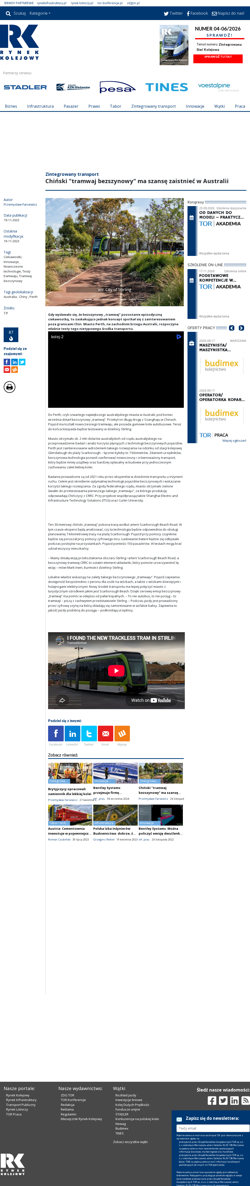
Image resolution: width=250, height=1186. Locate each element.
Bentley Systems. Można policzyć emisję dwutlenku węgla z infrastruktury (160, 833)
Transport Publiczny (21, 1104)
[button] (51, 252)
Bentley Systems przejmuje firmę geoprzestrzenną (107, 793)
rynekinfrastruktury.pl (51, 3)
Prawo (94, 106)
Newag (120, 1124)
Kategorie (39, 13)
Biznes (11, 106)
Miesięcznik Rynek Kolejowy (81, 1119)
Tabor (115, 106)
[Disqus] (116, 932)
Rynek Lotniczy (17, 1109)
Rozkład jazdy (125, 1095)
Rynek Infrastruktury (21, 1100)
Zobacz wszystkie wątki (130, 1142)
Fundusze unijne (127, 1109)
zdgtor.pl (133, 3)
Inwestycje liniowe (128, 1100)
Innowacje (195, 106)
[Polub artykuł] (7, 362)
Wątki (219, 106)
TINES (119, 1133)
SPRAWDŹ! (220, 35)
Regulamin (68, 1114)
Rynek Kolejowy (18, 1095)
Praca (240, 106)
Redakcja (67, 1104)
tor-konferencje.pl (110, 3)
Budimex (121, 1128)
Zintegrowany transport (153, 106)
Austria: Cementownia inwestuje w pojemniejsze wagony (69, 833)
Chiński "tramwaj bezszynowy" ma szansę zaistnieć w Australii (158, 793)
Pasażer (71, 106)
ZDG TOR (67, 1095)
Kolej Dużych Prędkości (132, 1104)
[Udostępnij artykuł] (14, 362)
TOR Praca (13, 1114)
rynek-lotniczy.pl (82, 3)
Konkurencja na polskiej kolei (137, 1119)
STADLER (121, 1114)
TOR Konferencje (73, 1100)
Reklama (67, 1109)
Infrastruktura (40, 106)
